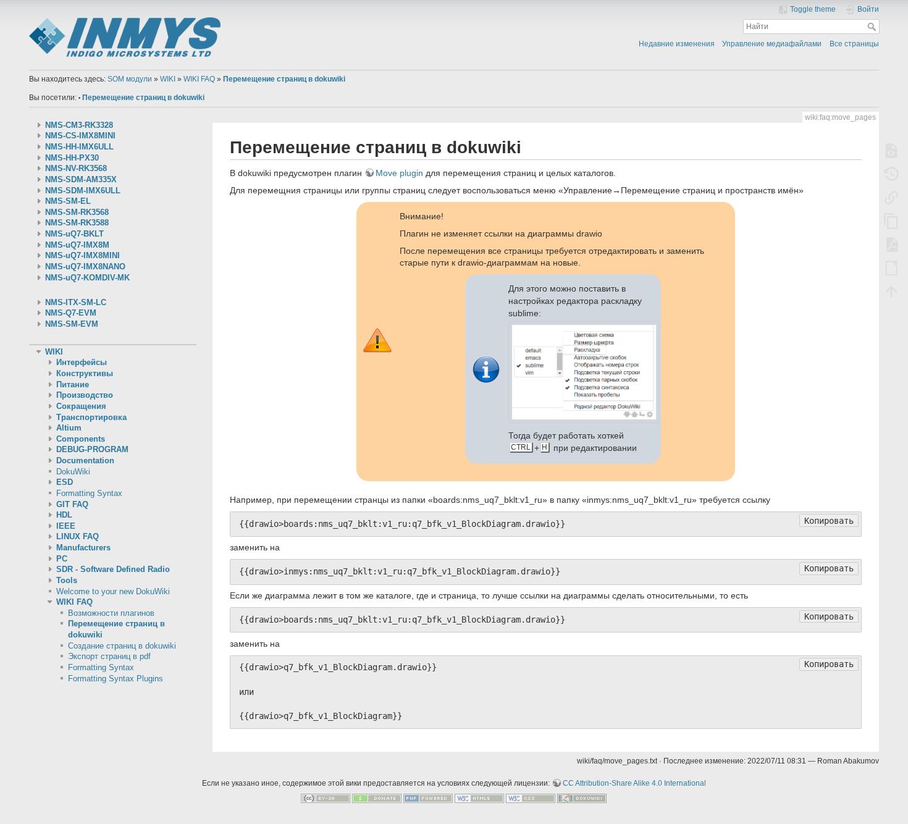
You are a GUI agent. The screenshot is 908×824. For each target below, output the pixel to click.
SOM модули (129, 79)
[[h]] (237, 20)
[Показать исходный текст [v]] (891, 150)
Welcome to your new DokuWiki (113, 591)
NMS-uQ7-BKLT (74, 234)
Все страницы (854, 44)
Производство (84, 395)
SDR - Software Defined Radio (113, 569)
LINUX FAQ (77, 536)
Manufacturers (83, 548)
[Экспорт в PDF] (891, 244)
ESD (64, 482)
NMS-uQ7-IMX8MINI (82, 255)
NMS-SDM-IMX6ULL (82, 191)
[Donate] (376, 798)
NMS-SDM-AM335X (81, 179)
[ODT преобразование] (891, 267)
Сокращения (81, 406)
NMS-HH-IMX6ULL (79, 147)
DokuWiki (73, 472)
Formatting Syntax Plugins (115, 679)
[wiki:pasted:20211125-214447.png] (584, 371)
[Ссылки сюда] (891, 197)
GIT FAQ (72, 504)
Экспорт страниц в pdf (109, 656)
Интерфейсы (81, 362)
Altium (69, 428)
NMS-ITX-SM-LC (75, 302)
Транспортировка (91, 417)
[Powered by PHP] (428, 798)
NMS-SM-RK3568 (77, 212)
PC (61, 559)
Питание (72, 384)
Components (80, 439)
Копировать (829, 521)
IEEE (65, 526)
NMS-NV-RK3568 (76, 168)
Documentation (85, 460)
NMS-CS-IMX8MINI (80, 136)
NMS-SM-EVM (71, 324)
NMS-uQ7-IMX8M (77, 245)
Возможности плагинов (111, 613)
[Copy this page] (891, 220)
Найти (873, 26)
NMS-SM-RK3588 (77, 223)
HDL (64, 515)
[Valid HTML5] (479, 798)
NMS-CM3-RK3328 (79, 125)
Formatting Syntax (89, 493)
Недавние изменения (677, 44)
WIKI (167, 79)
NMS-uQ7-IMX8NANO (85, 267)
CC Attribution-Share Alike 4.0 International (634, 783)
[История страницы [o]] (891, 173)
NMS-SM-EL (68, 201)
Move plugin (399, 173)
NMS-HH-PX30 (72, 158)
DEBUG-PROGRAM (92, 449)
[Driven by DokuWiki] (582, 798)
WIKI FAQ (199, 79)
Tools (66, 580)
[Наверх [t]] (891, 291)
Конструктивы (84, 373)
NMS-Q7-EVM (70, 313)
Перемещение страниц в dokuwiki (284, 79)
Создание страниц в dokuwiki (122, 646)
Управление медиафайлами (772, 44)
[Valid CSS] (530, 798)
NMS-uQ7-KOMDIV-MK (87, 278)
